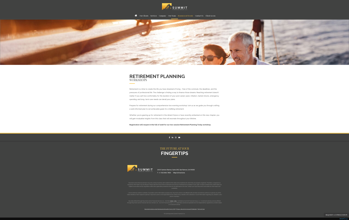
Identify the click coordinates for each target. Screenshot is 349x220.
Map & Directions (179, 173)
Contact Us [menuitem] (199, 16)
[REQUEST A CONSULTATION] (158, 164)
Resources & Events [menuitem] (185, 16)
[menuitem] (136, 17)
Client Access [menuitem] (210, 16)
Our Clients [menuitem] (144, 16)
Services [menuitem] (154, 16)
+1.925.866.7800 (165, 173)
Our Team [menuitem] (172, 16)
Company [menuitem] (162, 16)
